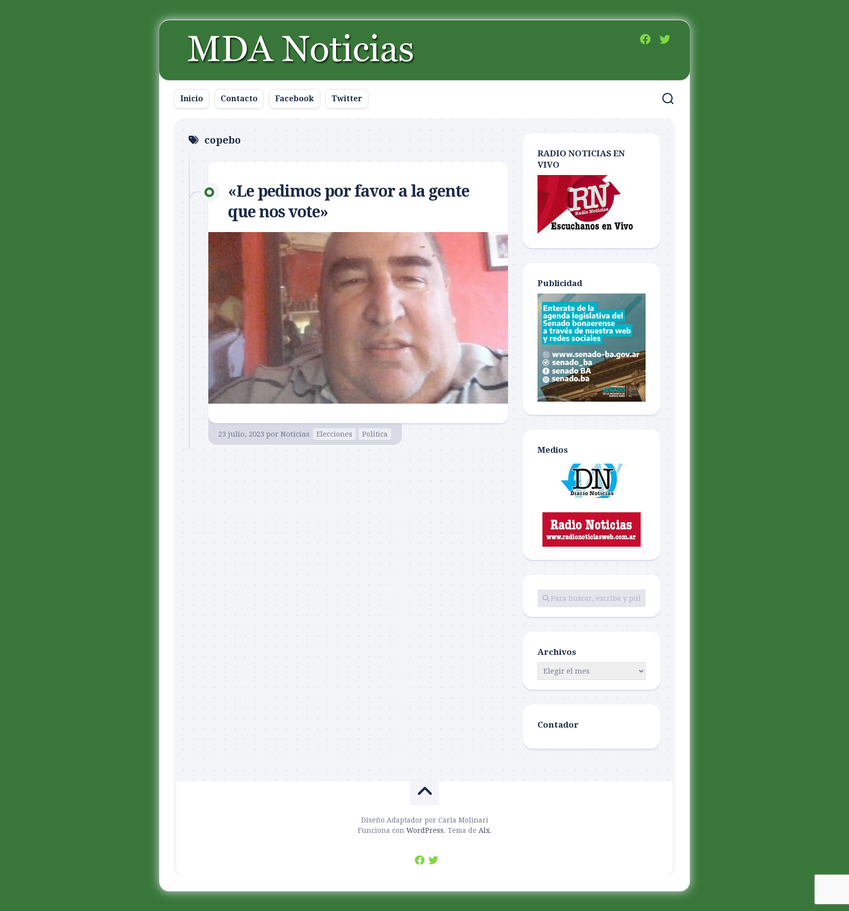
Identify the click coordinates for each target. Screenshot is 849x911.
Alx (484, 830)
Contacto (239, 98)
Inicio (191, 98)
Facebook (294, 98)
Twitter (347, 98)
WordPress (425, 830)
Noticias (295, 434)
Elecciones (334, 434)
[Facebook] (645, 39)
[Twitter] (664, 39)
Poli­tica (375, 434)
